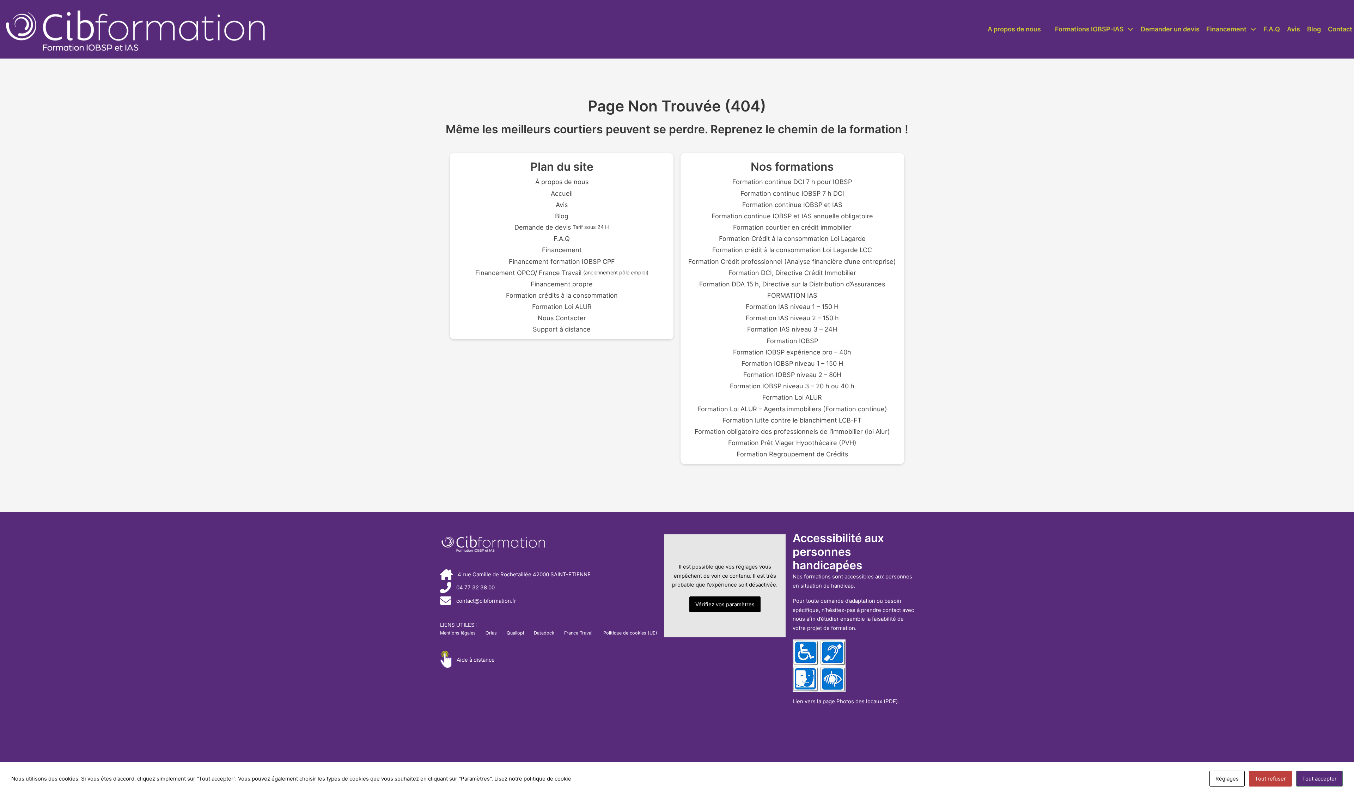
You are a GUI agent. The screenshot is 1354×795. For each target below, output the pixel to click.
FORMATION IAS (792, 295)
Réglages (1227, 778)
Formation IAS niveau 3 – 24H (792, 329)
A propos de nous (1014, 29)
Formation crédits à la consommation (562, 295)
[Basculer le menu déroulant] (1130, 29)
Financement (1226, 29)
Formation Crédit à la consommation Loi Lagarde (792, 238)
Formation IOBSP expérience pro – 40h (792, 352)
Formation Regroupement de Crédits (792, 454)
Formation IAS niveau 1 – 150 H (792, 306)
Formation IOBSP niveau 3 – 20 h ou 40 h (792, 386)
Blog (1314, 29)
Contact (1340, 29)
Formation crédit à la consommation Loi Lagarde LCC (792, 250)
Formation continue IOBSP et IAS (792, 204)
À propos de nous (561, 181)
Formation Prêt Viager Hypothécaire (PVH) (792, 442)
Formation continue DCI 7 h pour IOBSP (792, 181)
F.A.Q (1271, 29)
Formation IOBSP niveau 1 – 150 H (792, 363)
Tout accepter (1319, 778)
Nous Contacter (562, 318)
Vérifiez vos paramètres (725, 604)
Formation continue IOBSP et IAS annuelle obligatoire (792, 216)
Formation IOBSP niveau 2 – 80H (792, 374)
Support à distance (562, 329)
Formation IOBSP (792, 341)
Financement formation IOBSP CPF (562, 261)
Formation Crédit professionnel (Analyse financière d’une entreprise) (792, 261)
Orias (491, 633)
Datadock (544, 633)
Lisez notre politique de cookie (532, 778)
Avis (1293, 29)
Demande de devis (561, 227)
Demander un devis (1170, 29)
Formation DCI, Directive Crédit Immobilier (792, 272)
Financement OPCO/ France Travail (561, 272)
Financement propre (562, 284)
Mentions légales (458, 633)
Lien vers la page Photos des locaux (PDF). (846, 701)
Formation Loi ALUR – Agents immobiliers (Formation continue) (792, 409)
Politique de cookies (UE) (630, 633)
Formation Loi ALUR (562, 306)
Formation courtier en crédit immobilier (792, 227)
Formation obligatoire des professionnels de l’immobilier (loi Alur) (792, 431)
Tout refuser (1270, 778)
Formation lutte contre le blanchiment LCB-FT (792, 420)
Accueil (562, 193)
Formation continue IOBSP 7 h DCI (792, 193)
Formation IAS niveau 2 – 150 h (792, 318)
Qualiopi (515, 633)
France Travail (578, 633)
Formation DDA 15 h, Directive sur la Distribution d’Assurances (792, 284)
